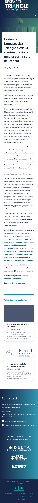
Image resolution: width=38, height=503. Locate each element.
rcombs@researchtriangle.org (15, 421)
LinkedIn (16, 488)
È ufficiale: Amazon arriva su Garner (17, 325)
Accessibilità (9, 493)
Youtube (21, 488)
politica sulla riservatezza (21, 496)
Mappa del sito (31, 496)
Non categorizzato (19, 283)
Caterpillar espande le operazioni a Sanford (16, 365)
